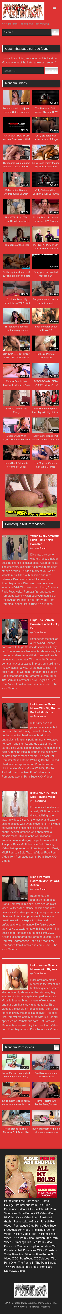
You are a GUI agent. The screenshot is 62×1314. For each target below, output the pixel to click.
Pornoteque (40, 548)
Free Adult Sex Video (17, 1229)
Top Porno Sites (40, 1246)
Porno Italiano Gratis (26, 1221)
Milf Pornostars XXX (30, 1250)
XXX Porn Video (24, 1238)
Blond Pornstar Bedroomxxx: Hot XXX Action (45, 881)
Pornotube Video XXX (17, 1209)
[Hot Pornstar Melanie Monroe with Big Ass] (15, 988)
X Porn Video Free (25, 1233)
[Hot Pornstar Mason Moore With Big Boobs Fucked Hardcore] (15, 727)
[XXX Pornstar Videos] (25, 11)
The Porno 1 (25, 1262)
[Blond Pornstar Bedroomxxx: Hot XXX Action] (15, 900)
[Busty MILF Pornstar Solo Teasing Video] (15, 816)
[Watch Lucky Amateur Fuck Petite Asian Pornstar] (15, 559)
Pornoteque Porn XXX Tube (33, 1205)
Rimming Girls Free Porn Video (33, 1242)
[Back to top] (51, 1303)
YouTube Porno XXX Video (30, 1213)
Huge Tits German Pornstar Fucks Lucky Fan (44, 624)
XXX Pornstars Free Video (22, 1266)
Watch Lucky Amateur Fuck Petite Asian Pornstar (44, 540)
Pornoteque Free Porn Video (21, 1200)
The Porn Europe (45, 1262)
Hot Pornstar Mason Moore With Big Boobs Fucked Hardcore (45, 708)
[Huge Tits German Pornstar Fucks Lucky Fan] (15, 643)
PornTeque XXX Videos (34, 1258)
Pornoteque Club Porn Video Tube (35, 1225)
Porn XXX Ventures (16, 1246)
